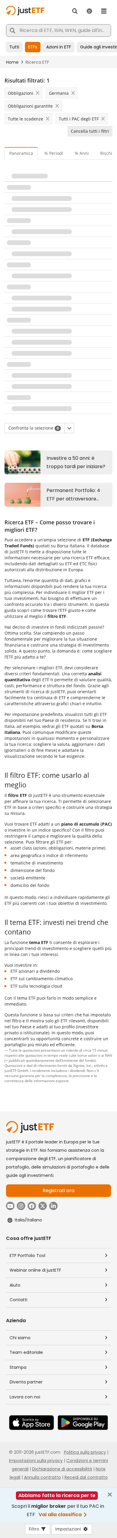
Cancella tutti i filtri (90, 131)
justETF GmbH (16, 1070)
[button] (69, 428)
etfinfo (99, 1065)
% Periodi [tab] (53, 153)
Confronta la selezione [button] (33, 428)
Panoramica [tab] (21, 153)
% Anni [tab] (82, 153)
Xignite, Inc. (82, 1065)
